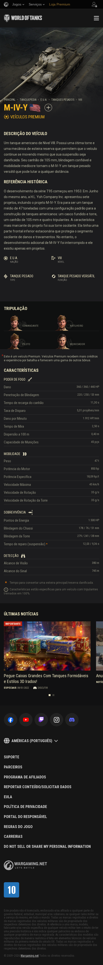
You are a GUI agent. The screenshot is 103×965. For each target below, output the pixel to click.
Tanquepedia (28, 99)
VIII (80, 99)
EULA (8, 797)
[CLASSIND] (11, 889)
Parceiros (13, 767)
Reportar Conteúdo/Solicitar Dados (37, 787)
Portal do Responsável (25, 817)
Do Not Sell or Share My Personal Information (47, 846)
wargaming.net (25, 865)
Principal (10, 99)
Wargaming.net (30, 955)
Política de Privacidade (25, 807)
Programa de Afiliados (25, 777)
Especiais (10, 687)
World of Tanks (23, 18)
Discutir (43, 687)
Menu (96, 18)
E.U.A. (43, 99)
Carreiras (13, 836)
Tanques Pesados (62, 99)
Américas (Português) (31, 741)
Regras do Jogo (18, 827)
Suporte (11, 757)
